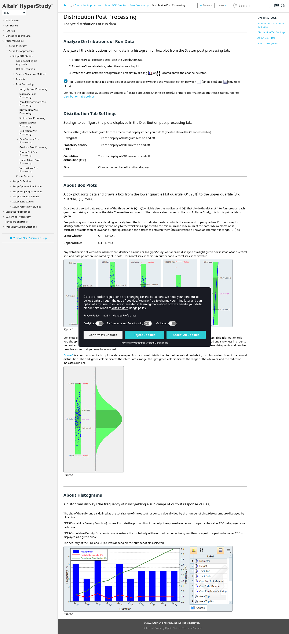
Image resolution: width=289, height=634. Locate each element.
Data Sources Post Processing (29, 141)
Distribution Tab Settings (79, 96)
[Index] (275, 8)
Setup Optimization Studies (27, 186)
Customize (18, 216)
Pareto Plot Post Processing (28, 153)
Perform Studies (14, 40)
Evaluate (20, 79)
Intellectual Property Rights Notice (161, 628)
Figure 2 (68, 355)
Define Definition (25, 68)
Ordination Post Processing (28, 132)
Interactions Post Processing (28, 169)
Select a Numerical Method (30, 74)
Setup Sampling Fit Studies (27, 191)
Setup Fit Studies (21, 181)
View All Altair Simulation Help (30, 237)
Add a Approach (26, 62)
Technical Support (192, 628)
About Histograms (267, 43)
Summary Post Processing (27, 95)
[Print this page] (282, 7)
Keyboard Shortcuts (17, 221)
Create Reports (24, 176)
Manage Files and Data (18, 35)
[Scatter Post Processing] (223, 5)
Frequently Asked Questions (21, 226)
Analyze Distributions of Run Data (270, 25)
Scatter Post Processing (32, 118)
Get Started (12, 25)
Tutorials (10, 30)
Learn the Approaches (18, 211)
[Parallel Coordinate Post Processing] (205, 5)
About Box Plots (266, 37)
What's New (12, 20)
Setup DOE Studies (22, 56)
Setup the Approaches (21, 50)
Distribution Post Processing (28, 111)
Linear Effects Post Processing (29, 161)
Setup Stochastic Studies (25, 196)
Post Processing (25, 84)
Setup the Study (18, 45)
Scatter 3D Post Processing (27, 124)
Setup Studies (23, 201)
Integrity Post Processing (33, 89)
